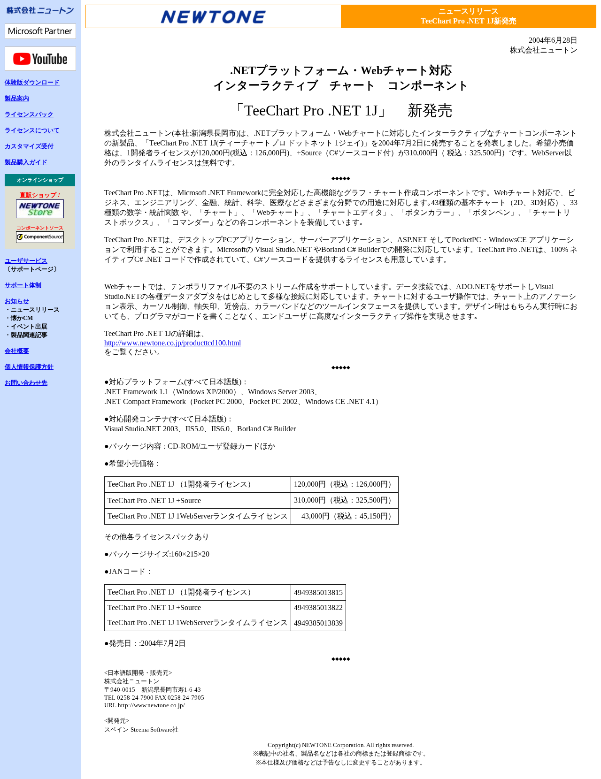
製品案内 (17, 98)
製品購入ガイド (26, 162)
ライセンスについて (32, 130)
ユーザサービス (26, 260)
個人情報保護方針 (29, 366)
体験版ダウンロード (32, 82)
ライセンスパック (29, 114)
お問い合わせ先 (26, 382)
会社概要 (17, 350)
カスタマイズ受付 (29, 146)
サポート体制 (23, 285)
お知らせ (17, 301)
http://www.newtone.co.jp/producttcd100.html (172, 343)
